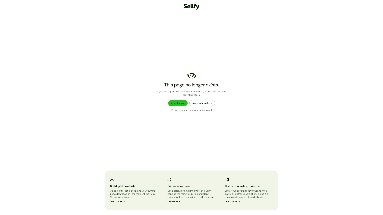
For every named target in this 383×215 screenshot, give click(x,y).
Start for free (177, 103)
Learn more (116, 201)
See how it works (201, 103)
